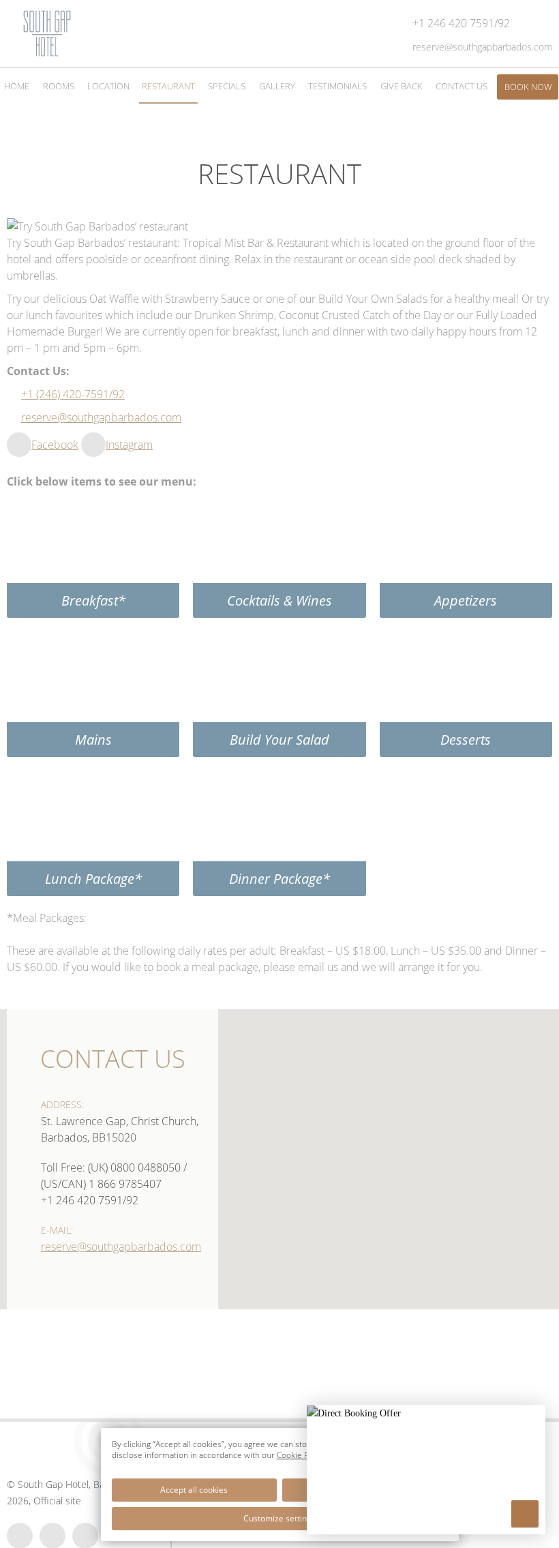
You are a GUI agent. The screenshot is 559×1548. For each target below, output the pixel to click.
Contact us (112, 1059)
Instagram (129, 444)
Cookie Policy (301, 1455)
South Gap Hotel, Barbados (76, 1484)
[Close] (534, 1418)
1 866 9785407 (125, 1183)
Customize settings (279, 1518)
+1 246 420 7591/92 (89, 1200)
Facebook (54, 444)
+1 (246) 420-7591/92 (73, 394)
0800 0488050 (145, 1167)
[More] (525, 1514)
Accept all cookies (194, 1489)
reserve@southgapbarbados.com (101, 417)
